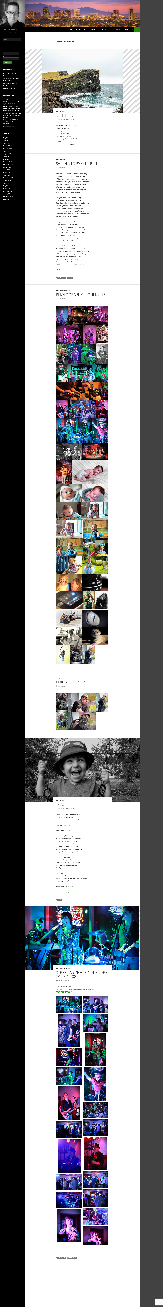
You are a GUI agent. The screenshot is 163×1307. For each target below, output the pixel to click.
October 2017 (7, 167)
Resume (78, 29)
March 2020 (7, 146)
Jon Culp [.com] (10, 29)
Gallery (61, 981)
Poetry (62, 111)
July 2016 (6, 183)
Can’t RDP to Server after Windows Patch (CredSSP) (12, 115)
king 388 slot (7, 106)
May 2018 (6, 159)
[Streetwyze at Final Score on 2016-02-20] (69, 1004)
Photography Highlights (81, 294)
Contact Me (127, 29)
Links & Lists (117, 29)
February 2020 (7, 148)
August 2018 (7, 154)
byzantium (61, 277)
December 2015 (8, 196)
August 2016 (7, 180)
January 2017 (7, 175)
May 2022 (6, 138)
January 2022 (7, 140)
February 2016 (7, 191)
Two (60, 804)
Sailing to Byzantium (76, 163)
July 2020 (6, 143)
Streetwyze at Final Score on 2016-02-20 (81, 974)
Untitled (65, 115)
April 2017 (6, 170)
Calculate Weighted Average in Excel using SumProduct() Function (12, 102)
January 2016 (7, 194)
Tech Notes (105, 29)
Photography (65, 291)
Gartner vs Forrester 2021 (11, 83)
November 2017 (8, 164)
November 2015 (8, 199)
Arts (85, 29)
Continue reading (63, 892)
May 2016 (6, 186)
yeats (70, 277)
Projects (94, 29)
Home (71, 29)
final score (61, 1257)
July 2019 (6, 151)
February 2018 (7, 162)
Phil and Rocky (70, 681)
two (59, 899)
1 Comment (72, 119)
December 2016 (8, 178)
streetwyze (72, 1257)
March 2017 (7, 172)
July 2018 (6, 156)
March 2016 (7, 188)
